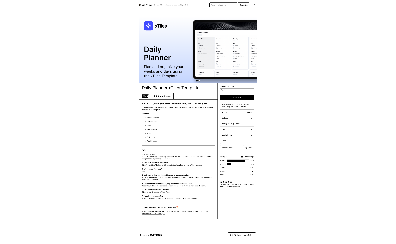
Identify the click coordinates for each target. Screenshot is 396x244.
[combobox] (231, 147)
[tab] (197, 80)
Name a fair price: (227, 86)
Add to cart (237, 97)
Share (250, 148)
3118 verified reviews (246, 184)
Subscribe (244, 5)
